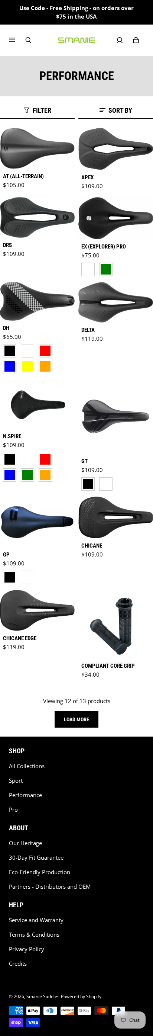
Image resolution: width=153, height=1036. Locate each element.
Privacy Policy (26, 949)
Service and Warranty (36, 920)
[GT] (115, 416)
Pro (13, 810)
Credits (18, 964)
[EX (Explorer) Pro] (115, 218)
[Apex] (115, 149)
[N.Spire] (37, 404)
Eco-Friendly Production (39, 872)
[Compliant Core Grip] (115, 624)
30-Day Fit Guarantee (36, 858)
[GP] (37, 522)
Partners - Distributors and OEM (50, 887)
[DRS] (37, 217)
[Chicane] (115, 517)
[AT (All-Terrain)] (37, 148)
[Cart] (136, 40)
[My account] (119, 40)
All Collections (27, 766)
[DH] (37, 301)
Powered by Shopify (81, 996)
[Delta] (115, 302)
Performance (25, 795)
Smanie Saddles (42, 996)
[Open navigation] (17, 40)
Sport (16, 781)
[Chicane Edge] (37, 610)
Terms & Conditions (34, 935)
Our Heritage (25, 843)
